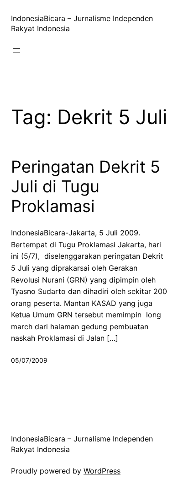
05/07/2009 (29, 360)
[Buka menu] (16, 50)
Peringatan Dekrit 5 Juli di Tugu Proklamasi (85, 186)
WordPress (102, 470)
